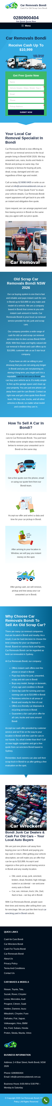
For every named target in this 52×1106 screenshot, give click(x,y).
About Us (8, 959)
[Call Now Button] (45, 1100)
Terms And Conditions (14, 968)
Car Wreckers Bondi (13, 944)
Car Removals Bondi (33, 5)
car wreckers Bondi (25, 747)
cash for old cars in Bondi (28, 376)
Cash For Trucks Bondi (15, 949)
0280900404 (26, 17)
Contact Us (9, 973)
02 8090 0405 (24, 182)
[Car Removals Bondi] (11, 5)
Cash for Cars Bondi (13, 939)
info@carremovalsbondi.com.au (28, 186)
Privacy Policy (10, 963)
